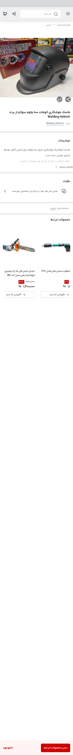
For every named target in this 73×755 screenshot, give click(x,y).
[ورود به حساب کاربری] (14, 13)
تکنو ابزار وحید (63, 24)
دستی (49, 24)
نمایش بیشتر (66, 167)
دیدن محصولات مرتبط (55, 747)
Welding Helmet (55, 123)
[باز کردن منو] (67, 14)
